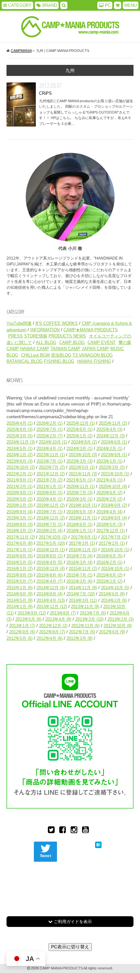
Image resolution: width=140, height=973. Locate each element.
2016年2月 (109, 562)
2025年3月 (20, 435)
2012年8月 (52, 631)
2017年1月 (20, 549)
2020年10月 (113, 486)
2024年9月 (84, 442)
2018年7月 (49, 524)
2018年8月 (20, 524)
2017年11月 (21, 537)
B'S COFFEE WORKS (56, 323)
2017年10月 (53, 537)
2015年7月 (79, 575)
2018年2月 (49, 530)
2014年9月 (20, 593)
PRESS (15, 336)
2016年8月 (49, 555)
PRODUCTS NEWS (67, 336)
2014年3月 (83, 600)
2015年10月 (115, 568)
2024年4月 (49, 448)
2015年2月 (109, 581)
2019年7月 (49, 511)
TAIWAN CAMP (65, 348)
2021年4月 (109, 480)
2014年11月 (83, 587)
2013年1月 (22, 625)
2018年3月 (20, 530)
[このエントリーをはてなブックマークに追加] (98, 844)
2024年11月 (21, 442)
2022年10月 (21, 467)
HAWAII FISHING (94, 361)
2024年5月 (20, 448)
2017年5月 (50, 543)
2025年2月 (49, 435)
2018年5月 (109, 524)
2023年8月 (20, 461)
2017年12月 (110, 530)
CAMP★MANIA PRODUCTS (90, 329)
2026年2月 (49, 423)
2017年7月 (114, 537)
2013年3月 (89, 619)
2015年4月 (49, 581)
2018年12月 (50, 518)
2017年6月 (20, 543)
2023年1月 (109, 461)
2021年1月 (49, 486)
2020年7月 (79, 492)
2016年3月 (79, 562)
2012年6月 (112, 631)
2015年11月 (83, 568)
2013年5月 (28, 619)
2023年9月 (114, 454)
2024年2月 (109, 448)
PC (107, 5)
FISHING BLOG (59, 361)
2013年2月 (120, 619)
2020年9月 (20, 492)
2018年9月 (114, 518)
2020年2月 (109, 499)
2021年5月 (79, 480)
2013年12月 (51, 606)
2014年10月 (115, 587)
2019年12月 (50, 505)
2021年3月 (20, 486)
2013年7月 (93, 613)
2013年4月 (58, 619)
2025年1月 (79, 435)
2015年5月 (20, 581)
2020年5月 (20, 499)
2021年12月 (50, 473)
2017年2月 (112, 543)
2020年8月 (49, 492)
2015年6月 (109, 575)
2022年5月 (82, 467)
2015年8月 (49, 575)
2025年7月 (49, 429)
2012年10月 (118, 625)
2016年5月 (20, 562)
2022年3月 (112, 467)
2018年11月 (83, 518)
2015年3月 (79, 581)
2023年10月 (83, 454)
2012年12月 (53, 625)
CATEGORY (19, 5)
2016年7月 (79, 555)
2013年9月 (32, 613)
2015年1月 (20, 587)
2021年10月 (115, 473)
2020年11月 (80, 486)
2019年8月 (20, 511)
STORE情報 (35, 336)
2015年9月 (20, 575)
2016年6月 (109, 555)
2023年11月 (50, 454)
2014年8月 (49, 593)
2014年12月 (50, 587)
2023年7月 (49, 461)
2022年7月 (52, 467)
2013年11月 (85, 606)
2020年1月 (20, 505)
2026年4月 (20, 423)
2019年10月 (83, 505)
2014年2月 (114, 600)
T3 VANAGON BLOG (93, 355)
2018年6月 (79, 524)
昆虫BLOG (61, 355)
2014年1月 (20, 606)
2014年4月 (50, 600)
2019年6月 (79, 511)
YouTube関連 (19, 323)
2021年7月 (49, 480)
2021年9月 (20, 480)
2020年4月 (49, 499)
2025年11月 (113, 423)
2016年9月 (20, 555)
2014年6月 (112, 593)
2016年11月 (83, 549)
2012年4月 (49, 638)
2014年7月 (80, 593)
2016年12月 (50, 549)
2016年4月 (49, 562)
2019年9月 (114, 505)
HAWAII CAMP (34, 348)
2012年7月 (82, 631)
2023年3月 (79, 461)
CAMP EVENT (102, 342)
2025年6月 (79, 429)
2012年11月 (85, 625)
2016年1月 (20, 568)
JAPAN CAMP (95, 348)
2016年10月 (115, 549)
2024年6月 (114, 442)
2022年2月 (20, 473)
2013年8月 (63, 613)
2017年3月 (82, 543)
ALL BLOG (46, 342)
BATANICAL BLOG (25, 361)
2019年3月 (20, 518)
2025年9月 (20, 429)
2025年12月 (80, 423)
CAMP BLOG (72, 342)
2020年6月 (109, 492)
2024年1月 (20, 454)
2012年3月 (79, 638)
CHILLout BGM (35, 355)
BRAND (49, 5)
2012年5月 (20, 638)
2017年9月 (84, 537)
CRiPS (21, 104)
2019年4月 (109, 511)
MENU (130, 5)
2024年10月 (53, 442)
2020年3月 (79, 499)
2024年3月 (79, 448)
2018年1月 (79, 530)
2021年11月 (83, 473)
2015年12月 (50, 568)
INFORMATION (45, 329)
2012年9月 (22, 631)
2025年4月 (109, 429)
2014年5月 (20, 600)
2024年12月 (110, 435)
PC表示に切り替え (70, 946)
